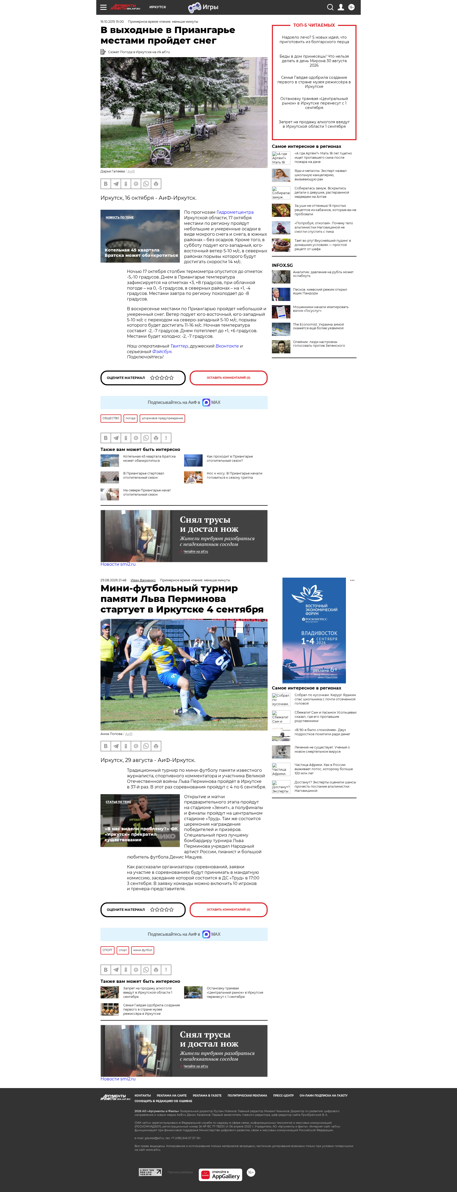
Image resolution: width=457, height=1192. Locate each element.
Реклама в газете (207, 1095)
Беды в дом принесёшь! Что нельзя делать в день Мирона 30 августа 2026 (314, 61)
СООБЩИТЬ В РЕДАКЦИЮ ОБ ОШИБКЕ (163, 1101)
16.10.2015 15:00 (112, 22)
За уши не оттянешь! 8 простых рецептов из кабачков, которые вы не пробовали (325, 210)
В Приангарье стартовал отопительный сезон (143, 475)
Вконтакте (227, 346)
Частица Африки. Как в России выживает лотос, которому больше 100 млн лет (324, 769)
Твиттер (179, 346)
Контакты (143, 1095)
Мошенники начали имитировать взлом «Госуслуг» (321, 309)
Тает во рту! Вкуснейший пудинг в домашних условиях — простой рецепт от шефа (323, 245)
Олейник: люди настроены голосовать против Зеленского (319, 344)
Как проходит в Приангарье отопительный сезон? (230, 458)
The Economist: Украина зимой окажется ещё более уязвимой (318, 326)
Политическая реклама (247, 1095)
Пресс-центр (283, 1095)
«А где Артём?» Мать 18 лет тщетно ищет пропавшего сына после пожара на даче (323, 157)
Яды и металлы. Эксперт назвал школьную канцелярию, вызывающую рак (321, 175)
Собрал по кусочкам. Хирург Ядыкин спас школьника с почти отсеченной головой (325, 699)
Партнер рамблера (180, 1172)
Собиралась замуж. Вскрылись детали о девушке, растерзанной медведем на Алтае (322, 192)
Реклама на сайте (172, 1095)
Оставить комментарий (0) (228, 378)
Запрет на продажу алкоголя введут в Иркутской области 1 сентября (314, 124)
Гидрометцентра (235, 212)
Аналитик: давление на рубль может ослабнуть (323, 274)
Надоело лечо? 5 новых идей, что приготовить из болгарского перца (314, 39)
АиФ (131, 171)
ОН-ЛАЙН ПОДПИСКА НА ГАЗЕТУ (324, 1095)
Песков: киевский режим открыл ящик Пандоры (320, 291)
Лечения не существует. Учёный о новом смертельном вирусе (322, 749)
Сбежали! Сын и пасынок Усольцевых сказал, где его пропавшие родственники (326, 716)
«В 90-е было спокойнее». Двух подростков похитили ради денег (322, 732)
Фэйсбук (162, 351)
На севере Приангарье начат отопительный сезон (147, 492)
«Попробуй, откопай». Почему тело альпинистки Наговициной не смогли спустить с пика (324, 227)
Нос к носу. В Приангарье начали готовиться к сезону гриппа (234, 475)
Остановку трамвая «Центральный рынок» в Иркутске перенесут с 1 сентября (314, 103)
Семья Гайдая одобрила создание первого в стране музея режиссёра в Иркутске (314, 82)
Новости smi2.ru (118, 564)
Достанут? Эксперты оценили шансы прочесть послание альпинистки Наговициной (325, 786)
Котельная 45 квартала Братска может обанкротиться (149, 458)
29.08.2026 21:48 (113, 580)
